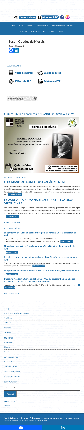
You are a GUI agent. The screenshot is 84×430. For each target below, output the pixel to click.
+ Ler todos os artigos (12, 222)
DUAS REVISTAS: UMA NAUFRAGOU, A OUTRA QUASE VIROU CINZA (39, 201)
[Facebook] (62, 19)
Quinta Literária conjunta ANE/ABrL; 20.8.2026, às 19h (39, 114)
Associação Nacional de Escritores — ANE (18, 418)
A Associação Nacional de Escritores (16, 313)
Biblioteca (7, 323)
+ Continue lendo (15, 195)
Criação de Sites (41, 420)
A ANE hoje (8, 318)
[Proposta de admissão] (25, 19)
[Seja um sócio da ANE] (48, 19)
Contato (7, 405)
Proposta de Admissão (12, 376)
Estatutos (7, 332)
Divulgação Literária (11, 367)
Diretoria (7, 347)
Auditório (7, 327)
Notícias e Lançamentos (12, 371)
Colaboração (8, 362)
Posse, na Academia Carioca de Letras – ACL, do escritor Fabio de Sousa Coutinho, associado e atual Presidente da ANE (39, 280)
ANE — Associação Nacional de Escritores (42, 7)
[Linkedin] (67, 19)
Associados (8, 352)
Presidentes (8, 342)
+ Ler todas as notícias (11, 293)
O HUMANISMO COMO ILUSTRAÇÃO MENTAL (34, 182)
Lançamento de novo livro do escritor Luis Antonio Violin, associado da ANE (41, 270)
